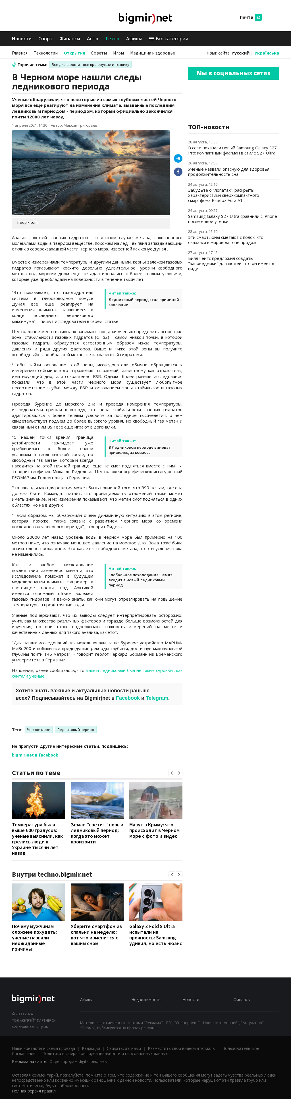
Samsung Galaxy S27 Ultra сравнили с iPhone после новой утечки (232, 218)
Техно (112, 38)
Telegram (157, 698)
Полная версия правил (34, 1091)
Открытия (74, 53)
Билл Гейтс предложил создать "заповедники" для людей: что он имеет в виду (231, 263)
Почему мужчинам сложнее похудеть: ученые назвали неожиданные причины (34, 937)
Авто (92, 38)
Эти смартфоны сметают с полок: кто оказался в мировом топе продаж (225, 239)
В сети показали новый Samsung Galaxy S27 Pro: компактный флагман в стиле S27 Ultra (232, 150)
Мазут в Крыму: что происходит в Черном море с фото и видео (154, 830)
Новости (22, 38)
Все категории (172, 38)
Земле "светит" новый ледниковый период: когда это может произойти (97, 833)
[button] (172, 773)
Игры (118, 53)
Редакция (91, 1048)
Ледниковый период (75, 729)
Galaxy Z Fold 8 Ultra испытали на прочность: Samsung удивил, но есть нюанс (155, 935)
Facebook (128, 698)
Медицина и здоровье (152, 53)
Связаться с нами (124, 1048)
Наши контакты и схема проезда (43, 1048)
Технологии (46, 53)
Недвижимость (146, 999)
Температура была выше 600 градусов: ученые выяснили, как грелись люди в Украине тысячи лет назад (37, 838)
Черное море (38, 729)
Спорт (45, 38)
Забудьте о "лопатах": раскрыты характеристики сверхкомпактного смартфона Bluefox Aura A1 (223, 195)
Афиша (134, 38)
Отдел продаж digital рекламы (78, 1061)
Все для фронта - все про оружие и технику (90, 64)
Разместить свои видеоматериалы (181, 1048)
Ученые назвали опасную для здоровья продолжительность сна (228, 171)
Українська (266, 53)
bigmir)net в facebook (35, 755)
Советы (99, 53)
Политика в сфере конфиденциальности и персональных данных (105, 1053)
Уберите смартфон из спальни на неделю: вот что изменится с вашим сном (96, 935)
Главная (20, 53)
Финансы (69, 38)
